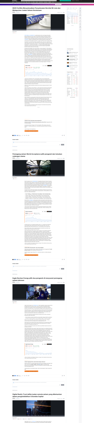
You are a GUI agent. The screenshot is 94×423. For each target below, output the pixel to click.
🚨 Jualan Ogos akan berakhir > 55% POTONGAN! (65, 0)
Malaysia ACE (68, 18)
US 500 (68, 19)
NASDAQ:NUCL (35, 305)
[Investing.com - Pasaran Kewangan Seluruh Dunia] (15, 0)
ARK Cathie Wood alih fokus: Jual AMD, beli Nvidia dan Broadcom (73, 59)
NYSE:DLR (34, 421)
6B (29, 69)
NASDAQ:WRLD (35, 181)
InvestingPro (26, 39)
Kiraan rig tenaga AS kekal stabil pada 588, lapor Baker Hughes (73, 56)
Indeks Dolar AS (68, 23)
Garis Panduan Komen (14, 146)
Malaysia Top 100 (69, 17)
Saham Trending (69, 88)
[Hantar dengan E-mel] (26, 135)
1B (28, 69)
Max (33, 69)
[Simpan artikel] (59, 12)
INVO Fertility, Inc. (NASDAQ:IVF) (30, 35)
